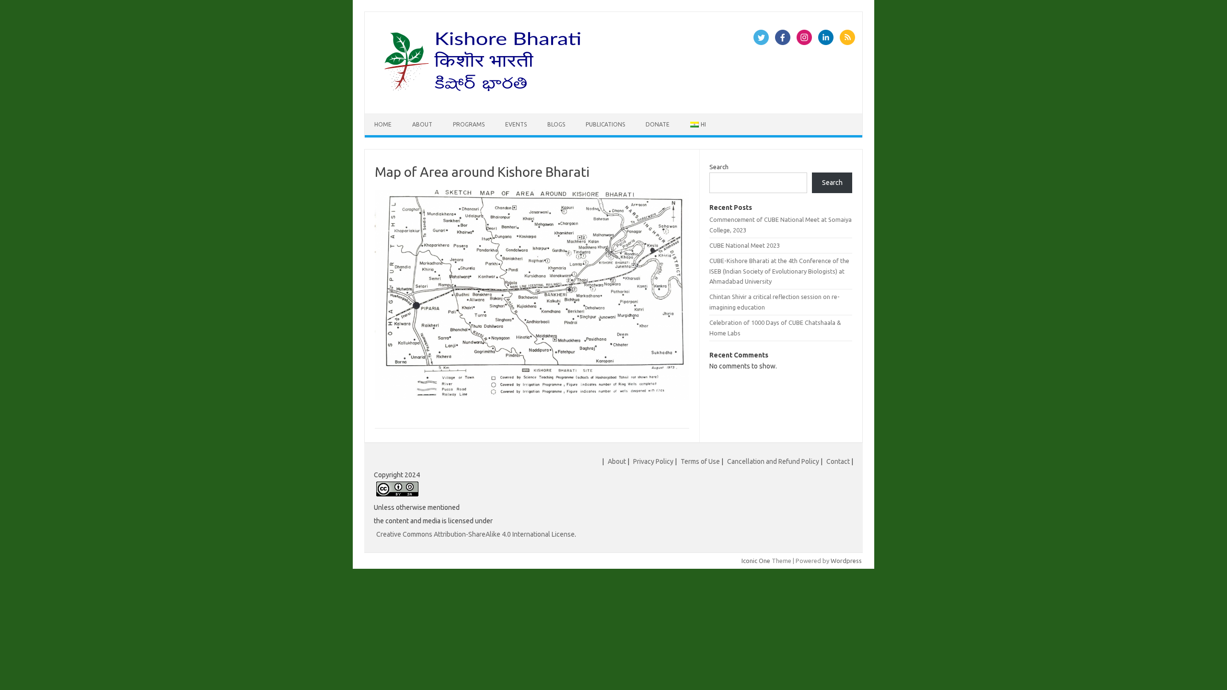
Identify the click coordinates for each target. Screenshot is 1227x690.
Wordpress (846, 560)
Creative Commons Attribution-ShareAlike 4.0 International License (475, 534)
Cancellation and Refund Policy (773, 461)
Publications (605, 124)
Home (383, 124)
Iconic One (755, 560)
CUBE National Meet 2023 (744, 245)
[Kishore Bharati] (484, 97)
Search (719, 166)
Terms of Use (700, 461)
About (422, 124)
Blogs (556, 124)
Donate (658, 124)
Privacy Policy (653, 461)
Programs (469, 124)
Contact (838, 461)
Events (516, 124)
